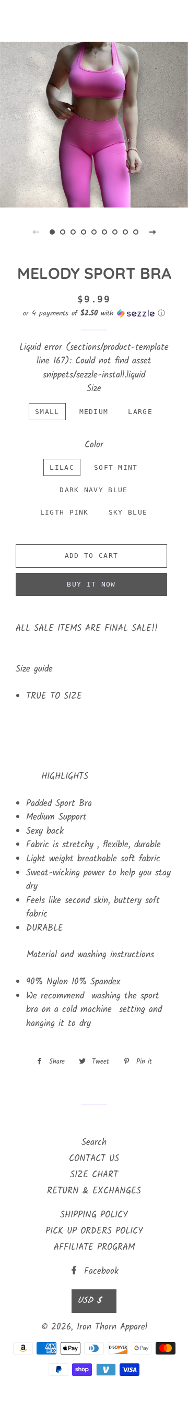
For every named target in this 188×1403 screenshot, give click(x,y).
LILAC (62, 467)
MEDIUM (94, 412)
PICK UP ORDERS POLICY (94, 1231)
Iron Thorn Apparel (94, 20)
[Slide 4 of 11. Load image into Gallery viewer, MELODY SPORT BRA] (83, 232)
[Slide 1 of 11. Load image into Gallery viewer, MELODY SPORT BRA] (52, 232)
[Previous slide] (35, 232)
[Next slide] (152, 232)
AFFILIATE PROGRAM (94, 1247)
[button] (94, 313)
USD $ (89, 1301)
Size (94, 389)
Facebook (99, 1271)
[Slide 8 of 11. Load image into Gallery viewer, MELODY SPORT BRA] (125, 232)
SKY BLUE (128, 512)
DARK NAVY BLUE (93, 490)
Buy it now (91, 584)
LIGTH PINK (64, 512)
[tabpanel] (94, 123)
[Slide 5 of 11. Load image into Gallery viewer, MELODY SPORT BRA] (94, 232)
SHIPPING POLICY (94, 1215)
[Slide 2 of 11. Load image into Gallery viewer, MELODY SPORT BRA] (62, 232)
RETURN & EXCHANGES (94, 1191)
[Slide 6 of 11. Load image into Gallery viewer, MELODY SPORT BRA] (104, 232)
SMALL (47, 412)
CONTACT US (94, 1159)
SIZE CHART (94, 1175)
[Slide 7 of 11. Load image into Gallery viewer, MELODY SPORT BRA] (115, 232)
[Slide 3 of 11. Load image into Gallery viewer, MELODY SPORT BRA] (73, 232)
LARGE (140, 412)
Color (94, 445)
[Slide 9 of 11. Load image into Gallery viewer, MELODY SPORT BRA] (136, 232)
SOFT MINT (116, 467)
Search (94, 1143)
